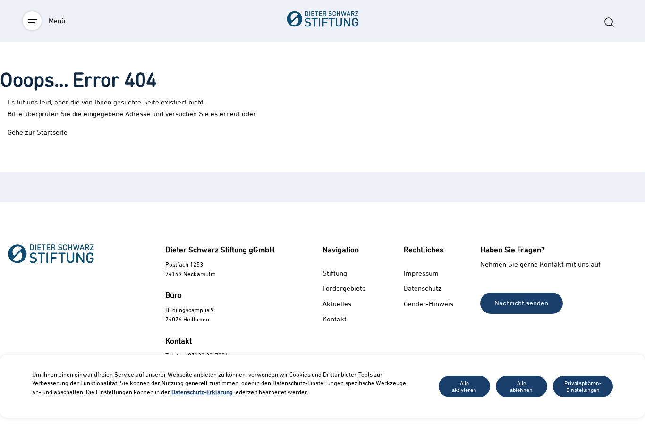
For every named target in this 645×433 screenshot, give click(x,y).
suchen (609, 22)
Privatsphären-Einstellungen (583, 386)
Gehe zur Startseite (38, 132)
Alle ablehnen (521, 386)
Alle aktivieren (464, 386)
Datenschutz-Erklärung (202, 392)
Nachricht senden (521, 303)
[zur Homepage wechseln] (322, 71)
